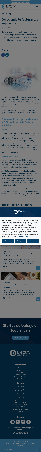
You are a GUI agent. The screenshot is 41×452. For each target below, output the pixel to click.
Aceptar (32, 241)
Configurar (20, 241)
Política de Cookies (24, 236)
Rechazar (8, 241)
